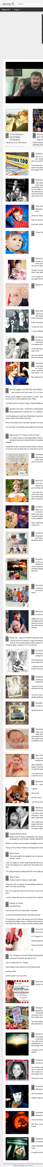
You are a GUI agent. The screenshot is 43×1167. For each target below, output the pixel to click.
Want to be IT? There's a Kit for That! (24, 435)
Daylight (38, 703)
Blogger (22, 1165)
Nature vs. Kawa (16, 903)
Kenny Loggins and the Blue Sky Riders (26, 389)
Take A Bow (14, 877)
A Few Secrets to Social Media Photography (17, 137)
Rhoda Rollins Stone (18, 833)
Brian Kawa (14, 853)
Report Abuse (29, 1165)
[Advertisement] (21, 35)
